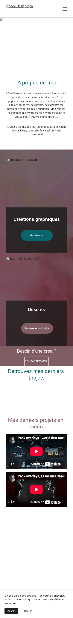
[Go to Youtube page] (43, 578)
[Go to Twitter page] (30, 578)
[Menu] (65, 9)
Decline (28, 611)
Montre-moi (37, 235)
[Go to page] (37, 578)
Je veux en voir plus (37, 328)
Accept (11, 611)
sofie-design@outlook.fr (36, 542)
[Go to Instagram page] (24, 578)
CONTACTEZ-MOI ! (36, 361)
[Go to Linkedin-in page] (50, 578)
